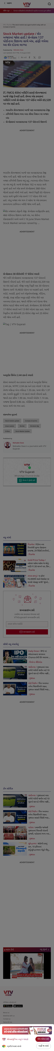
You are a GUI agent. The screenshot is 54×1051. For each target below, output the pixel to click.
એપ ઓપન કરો (43, 1039)
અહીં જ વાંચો (44, 1046)
